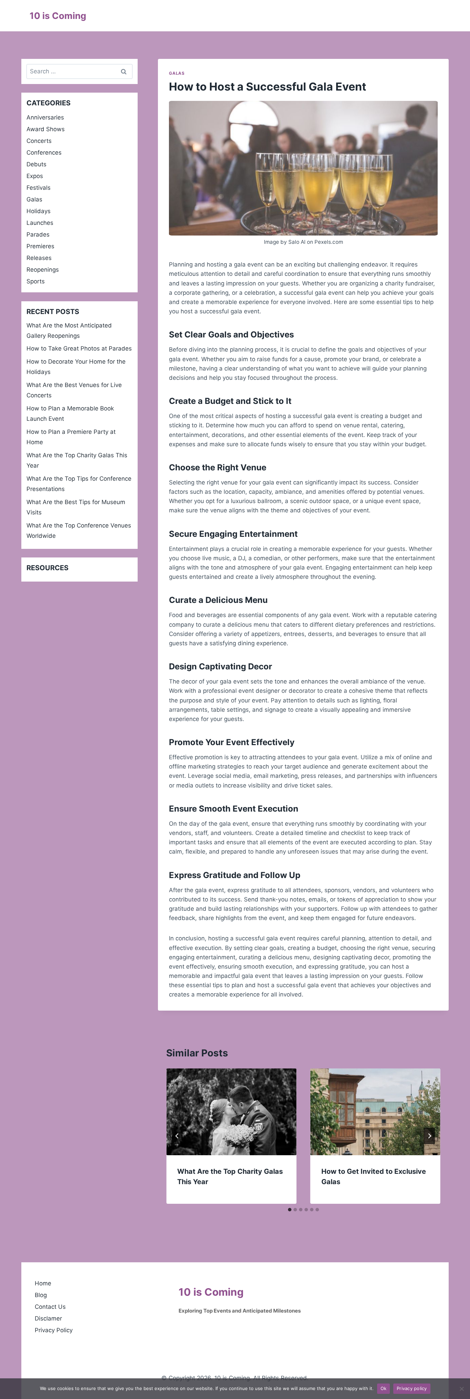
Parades (38, 234)
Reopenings (42, 269)
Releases (39, 257)
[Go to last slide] (177, 1136)
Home (43, 1283)
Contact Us (50, 1306)
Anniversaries (45, 117)
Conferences (44, 152)
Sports (35, 281)
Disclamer (48, 1318)
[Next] (429, 1136)
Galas (176, 73)
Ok (384, 1388)
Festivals (38, 187)
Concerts (39, 140)
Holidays (38, 211)
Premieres (40, 246)
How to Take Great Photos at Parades (79, 348)
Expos (34, 176)
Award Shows (45, 129)
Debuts (36, 164)
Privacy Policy (54, 1330)
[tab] (289, 1209)
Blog (41, 1295)
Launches (39, 222)
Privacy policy (412, 1388)
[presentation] (231, 1111)
